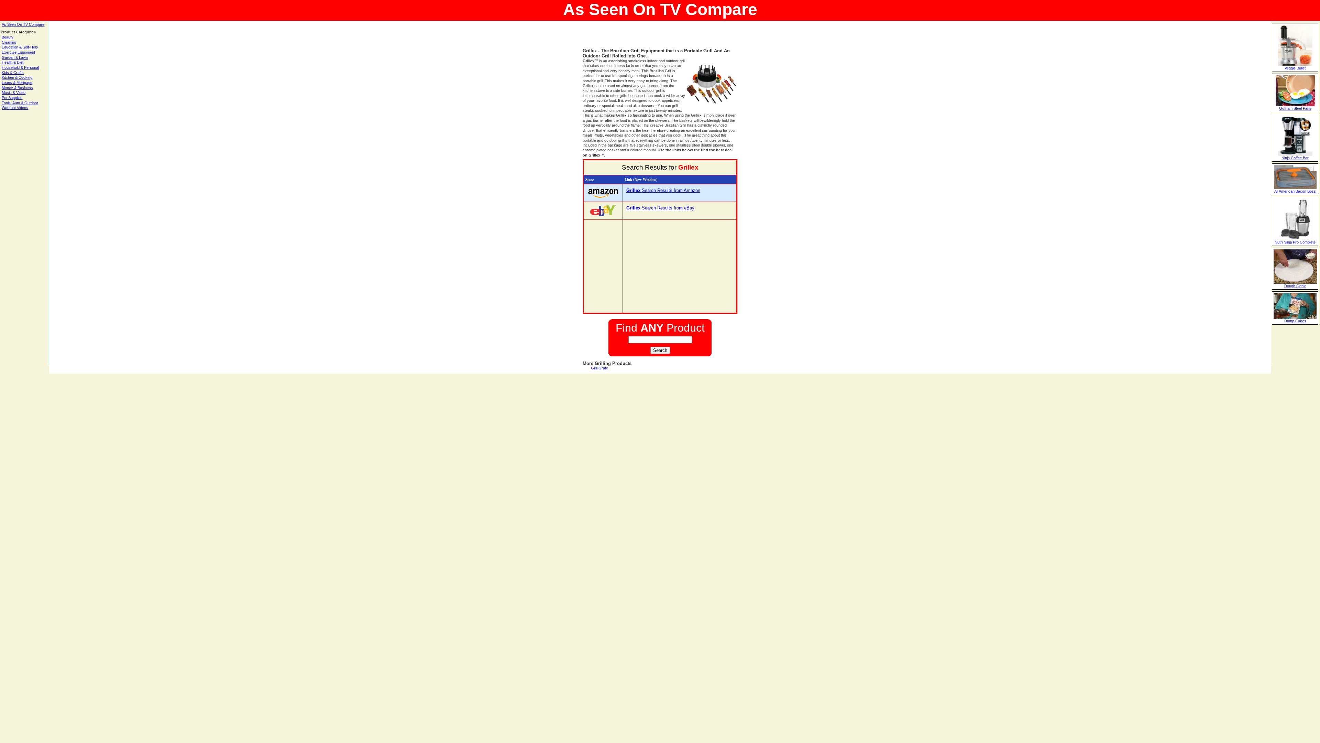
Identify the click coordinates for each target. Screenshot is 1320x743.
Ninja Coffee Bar (1295, 158)
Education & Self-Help (20, 47)
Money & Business (17, 88)
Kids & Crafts (13, 73)
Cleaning (9, 42)
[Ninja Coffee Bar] (1295, 154)
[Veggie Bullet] (1295, 65)
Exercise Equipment (18, 52)
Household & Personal (20, 67)
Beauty (7, 37)
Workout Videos (15, 108)
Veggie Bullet (1295, 68)
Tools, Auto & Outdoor (20, 103)
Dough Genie (1295, 286)
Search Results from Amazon (663, 190)
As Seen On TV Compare (23, 24)
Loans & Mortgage (17, 82)
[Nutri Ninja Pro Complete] (1295, 239)
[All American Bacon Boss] (1295, 188)
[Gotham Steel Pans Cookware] (1295, 105)
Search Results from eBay (660, 208)
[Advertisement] (660, 38)
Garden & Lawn (15, 57)
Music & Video (13, 92)
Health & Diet (12, 62)
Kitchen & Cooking (17, 77)
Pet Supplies (12, 98)
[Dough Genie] (1295, 282)
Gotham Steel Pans (1295, 108)
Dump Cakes (1295, 321)
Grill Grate (599, 368)
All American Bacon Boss (1295, 191)
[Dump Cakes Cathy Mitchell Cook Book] (1295, 317)
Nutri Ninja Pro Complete (1295, 242)
